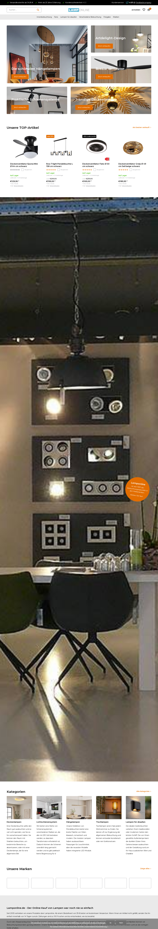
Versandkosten (18, 186)
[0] (148, 9)
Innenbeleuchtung (44, 17)
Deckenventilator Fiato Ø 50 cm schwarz (95, 165)
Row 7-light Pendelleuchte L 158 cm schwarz (59, 165)
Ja (110, 923)
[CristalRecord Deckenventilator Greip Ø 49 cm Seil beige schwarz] (133, 148)
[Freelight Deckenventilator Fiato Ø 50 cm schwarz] (97, 148)
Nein (121, 923)
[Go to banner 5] (111, 100)
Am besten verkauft (141, 127)
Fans (56, 17)
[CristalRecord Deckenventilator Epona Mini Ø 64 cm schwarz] (24, 148)
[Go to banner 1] (47, 54)
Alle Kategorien (143, 791)
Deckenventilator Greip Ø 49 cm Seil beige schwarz (132, 165)
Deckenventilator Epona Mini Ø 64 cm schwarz (24, 165)
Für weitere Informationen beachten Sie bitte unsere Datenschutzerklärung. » (79, 927)
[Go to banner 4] (37, 100)
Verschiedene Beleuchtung (90, 17)
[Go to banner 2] (121, 39)
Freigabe (107, 17)
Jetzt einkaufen (20, 77)
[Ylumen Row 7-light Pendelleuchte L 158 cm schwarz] (60, 148)
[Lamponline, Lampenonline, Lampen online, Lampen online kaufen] (79, 9)
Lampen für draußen (68, 17)
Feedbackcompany (143, 3)
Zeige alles (145, 868)
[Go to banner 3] (121, 69)
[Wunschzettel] (144, 9)
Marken (116, 17)
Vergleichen (28, 170)
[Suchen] (38, 10)
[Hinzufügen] (37, 184)
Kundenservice (118, 3)
